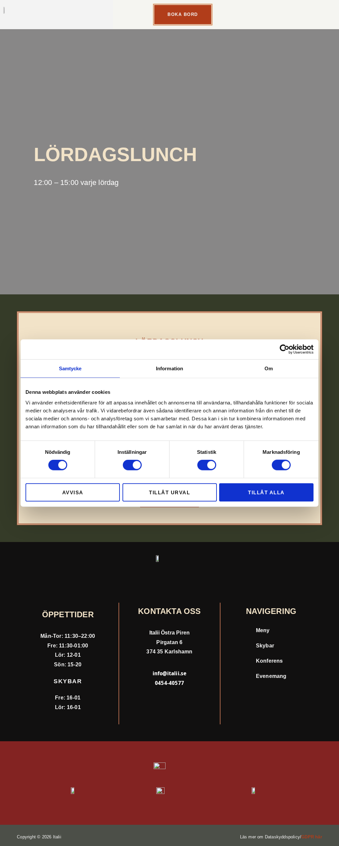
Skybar (265, 645)
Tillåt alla (266, 492)
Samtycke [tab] (70, 368)
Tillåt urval (169, 492)
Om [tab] (269, 368)
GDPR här (311, 836)
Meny (263, 630)
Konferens (270, 661)
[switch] (132, 465)
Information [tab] (169, 368)
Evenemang (271, 676)
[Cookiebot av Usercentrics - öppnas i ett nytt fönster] (285, 349)
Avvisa (72, 492)
